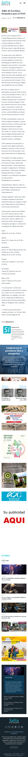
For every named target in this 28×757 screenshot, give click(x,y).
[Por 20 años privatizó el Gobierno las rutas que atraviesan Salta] (14, 627)
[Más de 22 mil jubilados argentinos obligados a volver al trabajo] (14, 589)
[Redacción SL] (7, 333)
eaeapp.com (20, 755)
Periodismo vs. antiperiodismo (6, 399)
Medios (3, 595)
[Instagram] (9, 727)
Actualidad (4, 559)
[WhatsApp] (14, 545)
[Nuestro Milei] (14, 569)
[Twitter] (14, 538)
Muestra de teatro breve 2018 (21, 399)
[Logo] (6, 3)
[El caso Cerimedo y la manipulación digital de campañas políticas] (14, 608)
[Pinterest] (14, 542)
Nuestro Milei (5, 560)
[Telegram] (15, 727)
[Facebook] (14, 534)
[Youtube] (22, 727)
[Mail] (12, 727)
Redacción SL (21, 18)
